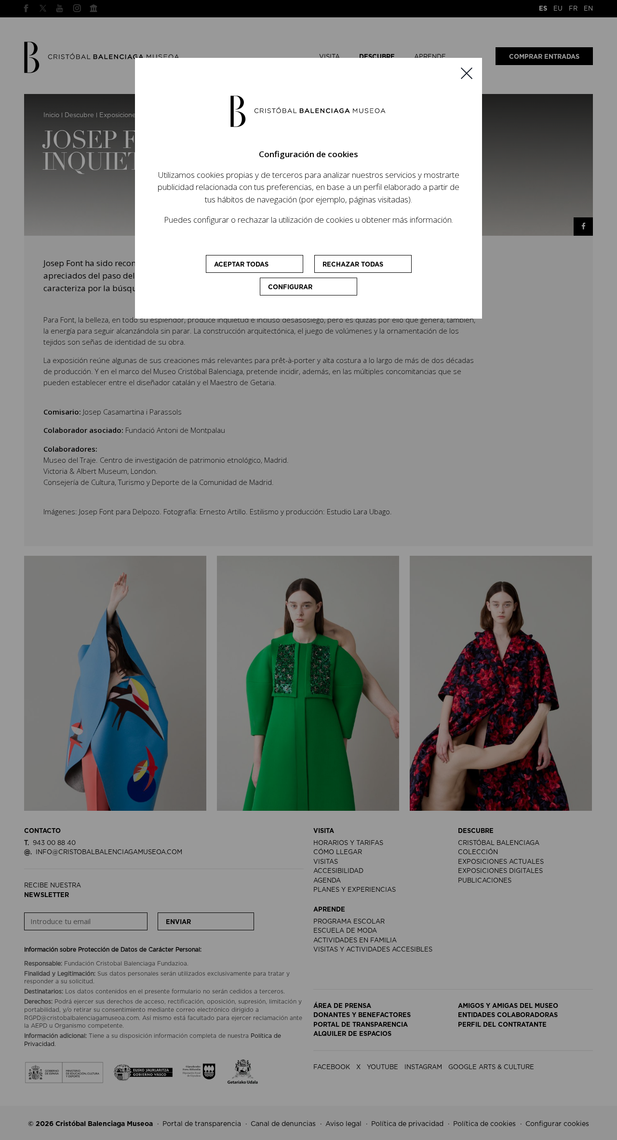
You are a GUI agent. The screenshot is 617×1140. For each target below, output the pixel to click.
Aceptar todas (241, 265)
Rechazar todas (352, 265)
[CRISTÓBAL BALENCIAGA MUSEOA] (308, 111)
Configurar (290, 287)
